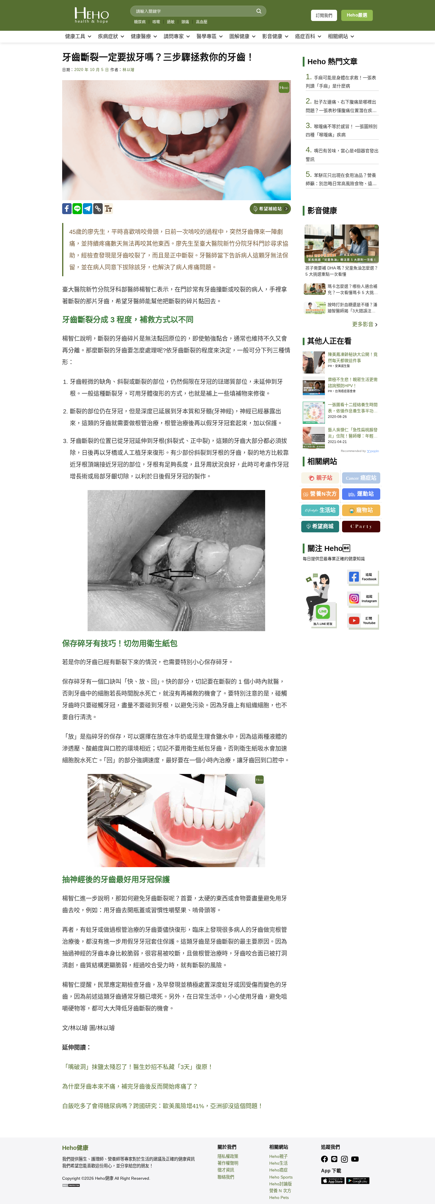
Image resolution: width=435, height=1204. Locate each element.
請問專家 (174, 36)
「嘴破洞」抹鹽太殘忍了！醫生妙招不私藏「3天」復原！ (137, 1067)
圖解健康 (239, 36)
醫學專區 (206, 36)
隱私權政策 (228, 1156)
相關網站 (338, 36)
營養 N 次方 (280, 1190)
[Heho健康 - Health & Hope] (91, 15)
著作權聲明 (228, 1163)
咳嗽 (156, 22)
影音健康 (272, 36)
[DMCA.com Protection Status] (71, 1185)
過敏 (171, 22)
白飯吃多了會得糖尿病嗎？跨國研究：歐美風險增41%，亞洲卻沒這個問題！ (162, 1106)
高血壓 (201, 22)
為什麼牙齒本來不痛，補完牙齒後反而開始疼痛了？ (130, 1086)
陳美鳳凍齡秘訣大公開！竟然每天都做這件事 (353, 357)
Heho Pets (279, 1197)
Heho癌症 (278, 1170)
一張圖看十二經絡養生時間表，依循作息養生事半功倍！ (353, 408)
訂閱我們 (324, 15)
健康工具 (75, 36)
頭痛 (185, 22)
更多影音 (363, 324)
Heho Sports (281, 1177)
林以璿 (129, 70)
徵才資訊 (226, 1170)
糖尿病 (140, 22)
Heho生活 (278, 1163)
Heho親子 (278, 1156)
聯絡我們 (226, 1177)
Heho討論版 (280, 1184)
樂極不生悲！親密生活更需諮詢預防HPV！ (353, 382)
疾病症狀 (108, 36)
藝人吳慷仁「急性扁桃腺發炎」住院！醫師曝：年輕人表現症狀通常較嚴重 (353, 433)
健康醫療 (141, 36)
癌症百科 (305, 36)
